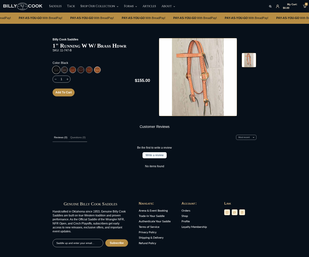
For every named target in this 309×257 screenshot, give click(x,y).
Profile (186, 221)
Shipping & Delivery (151, 237)
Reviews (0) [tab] (60, 137)
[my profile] (277, 6)
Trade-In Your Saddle (152, 216)
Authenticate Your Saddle (155, 221)
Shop (185, 216)
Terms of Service (149, 227)
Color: (60, 62)
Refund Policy (147, 243)
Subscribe (117, 242)
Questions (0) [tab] (78, 137)
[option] (198, 77)
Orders (186, 210)
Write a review (155, 155)
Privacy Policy (147, 232)
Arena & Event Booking (153, 210)
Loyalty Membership (194, 227)
